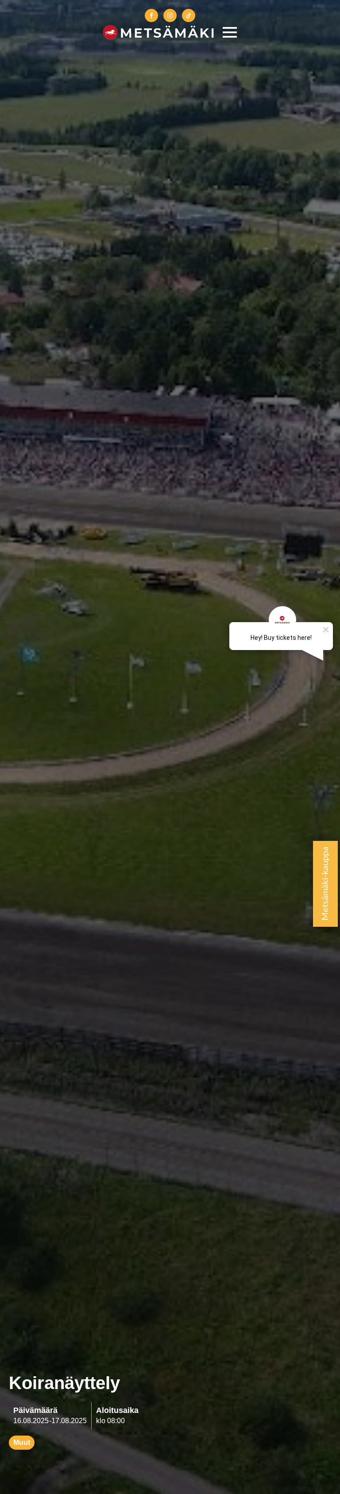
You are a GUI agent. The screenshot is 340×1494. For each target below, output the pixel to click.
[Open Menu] (230, 32)
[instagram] (170, 15)
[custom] (188, 15)
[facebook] (151, 15)
